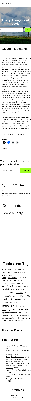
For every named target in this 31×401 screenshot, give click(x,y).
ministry (8, 292)
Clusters (4, 193)
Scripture (5, 310)
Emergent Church (11, 278)
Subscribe (25, 170)
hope (6, 283)
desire (22, 272)
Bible (4, 269)
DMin (10, 275)
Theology (14, 315)
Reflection (10, 305)
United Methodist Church (12, 320)
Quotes (7, 302)
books (11, 269)
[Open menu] (30, 3)
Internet (13, 283)
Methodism (10, 193)
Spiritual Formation (11, 313)
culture (7, 272)
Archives (14, 395)
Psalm (8, 299)
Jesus (20, 283)
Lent (26, 286)
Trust (20, 318)
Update (24, 320)
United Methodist (7, 195)
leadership (19, 286)
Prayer (25, 296)
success (24, 312)
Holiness (20, 280)
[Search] (27, 29)
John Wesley (8, 286)
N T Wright (7, 296)
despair (4, 275)
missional (21, 293)
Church (22, 185)
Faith (24, 278)
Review (22, 306)
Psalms (20, 299)
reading (15, 302)
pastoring (17, 193)
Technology (6, 315)
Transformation (8, 318)
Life (6, 289)
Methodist (21, 289)
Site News (20, 309)
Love (14, 289)
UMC (27, 318)
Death (16, 272)
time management (25, 193)
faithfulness (9, 280)
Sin (10, 310)
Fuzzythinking (6, 3)
